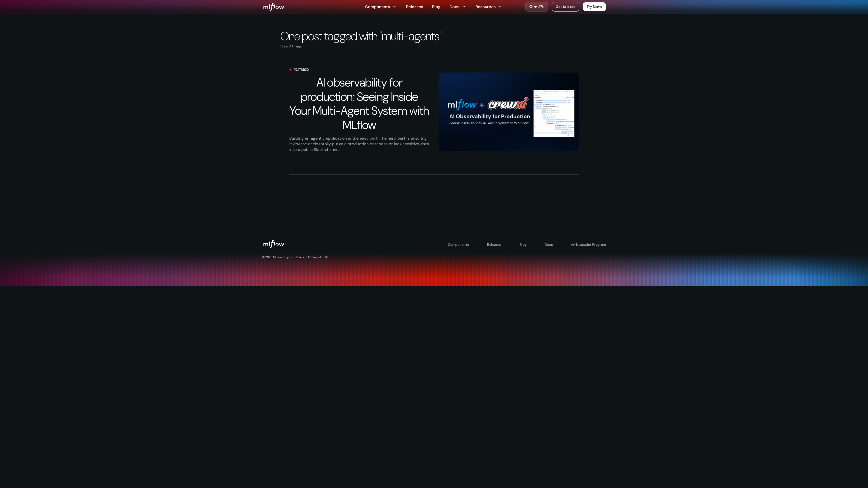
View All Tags (291, 46)
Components (458, 244)
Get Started (566, 7)
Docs (549, 244)
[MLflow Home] (313, 7)
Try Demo (594, 7)
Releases (414, 6)
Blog (436, 6)
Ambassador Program (588, 244)
